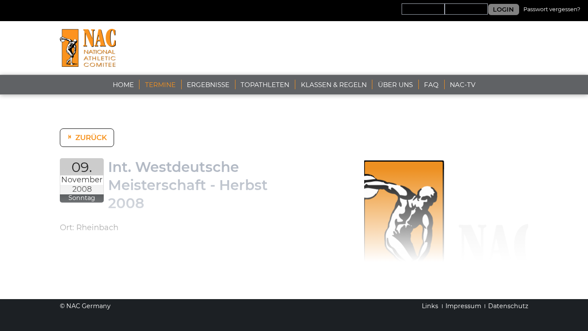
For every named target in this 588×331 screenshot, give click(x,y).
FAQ (431, 85)
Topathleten (265, 85)
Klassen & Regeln (334, 85)
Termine (160, 85)
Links (430, 306)
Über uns (395, 85)
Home (123, 85)
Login (503, 9)
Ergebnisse (208, 85)
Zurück (91, 137)
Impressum (463, 306)
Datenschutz (508, 306)
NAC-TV (462, 85)
